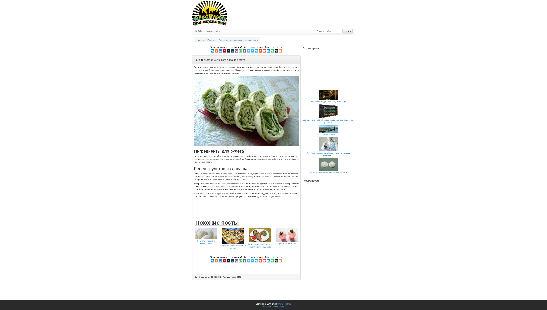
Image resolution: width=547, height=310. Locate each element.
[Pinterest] (224, 51)
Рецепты (211, 39)
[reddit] (260, 51)
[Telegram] (248, 51)
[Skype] (256, 51)
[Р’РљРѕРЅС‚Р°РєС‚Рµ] (212, 51)
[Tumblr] (244, 51)
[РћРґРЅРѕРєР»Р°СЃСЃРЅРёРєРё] (216, 51)
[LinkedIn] (268, 51)
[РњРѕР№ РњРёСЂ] (220, 51)
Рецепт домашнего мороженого (206, 242)
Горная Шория (328, 134)
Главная (200, 39)
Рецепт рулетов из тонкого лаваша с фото (238, 39)
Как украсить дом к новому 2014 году (328, 101)
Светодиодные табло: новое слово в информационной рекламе (328, 121)
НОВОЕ (198, 30)
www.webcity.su (284, 303)
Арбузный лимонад (287, 243)
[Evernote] (272, 51)
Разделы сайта (213, 30)
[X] (228, 51)
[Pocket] (264, 51)
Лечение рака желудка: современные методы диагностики (328, 154)
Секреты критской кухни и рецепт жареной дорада (260, 245)
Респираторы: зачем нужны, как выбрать (328, 172)
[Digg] (276, 51)
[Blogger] (280, 51)
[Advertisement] (246, 205)
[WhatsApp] (240, 51)
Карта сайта (278, 306)
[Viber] (236, 51)
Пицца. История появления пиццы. (233, 247)
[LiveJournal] (232, 51)
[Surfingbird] (252, 51)
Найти (348, 31)
